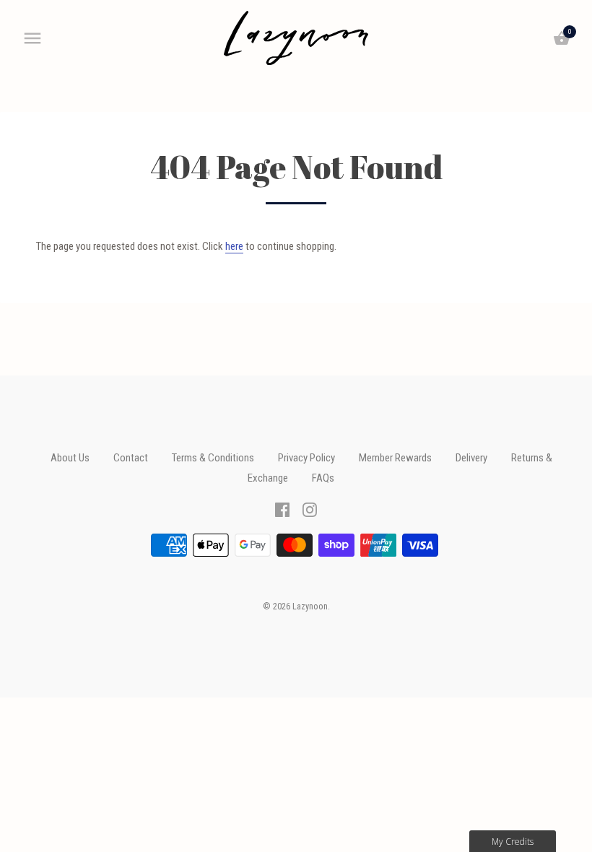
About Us (70, 457)
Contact (130, 457)
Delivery (471, 457)
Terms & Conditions (213, 457)
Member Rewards (395, 457)
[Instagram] (309, 509)
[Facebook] (282, 509)
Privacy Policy (306, 457)
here (234, 246)
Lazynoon (310, 606)
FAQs (323, 477)
